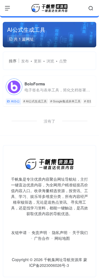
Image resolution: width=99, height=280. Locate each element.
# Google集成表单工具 (65, 101)
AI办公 (15, 101)
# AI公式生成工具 (35, 101)
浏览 (50, 60)
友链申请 (19, 232)
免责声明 (39, 232)
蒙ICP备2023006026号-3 (58, 262)
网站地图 (62, 238)
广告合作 (42, 238)
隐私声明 (59, 232)
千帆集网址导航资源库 (63, 259)
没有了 (49, 121)
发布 (25, 60)
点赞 (63, 60)
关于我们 (80, 232)
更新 (38, 60)
